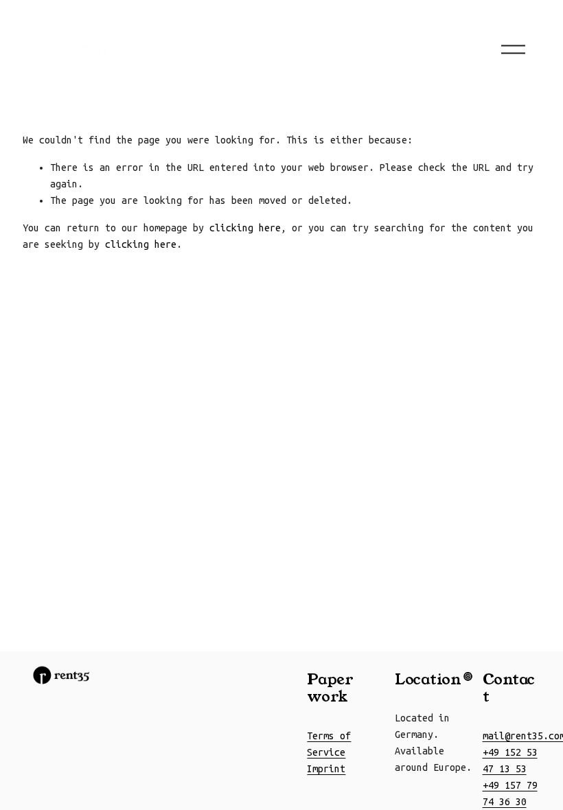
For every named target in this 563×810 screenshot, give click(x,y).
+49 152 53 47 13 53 (510, 760)
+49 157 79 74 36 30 (510, 793)
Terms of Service (329, 744)
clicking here (245, 227)
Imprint (326, 768)
